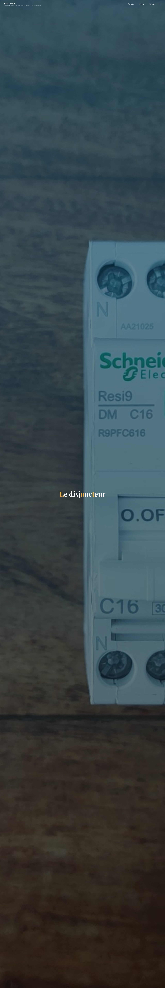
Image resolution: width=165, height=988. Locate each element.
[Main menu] (160, 4)
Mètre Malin (9, 3)
